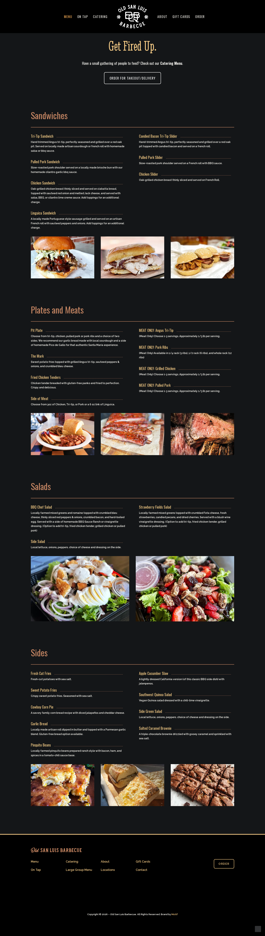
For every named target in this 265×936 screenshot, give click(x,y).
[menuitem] (68, 16)
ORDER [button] (223, 863)
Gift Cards (181, 16)
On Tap (82, 16)
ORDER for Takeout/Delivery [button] (133, 78)
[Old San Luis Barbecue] (132, 16)
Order (200, 16)
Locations (108, 870)
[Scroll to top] (258, 928)
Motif (174, 914)
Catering (100, 16)
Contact (141, 870)
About (162, 16)
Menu (68, 16)
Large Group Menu (79, 870)
